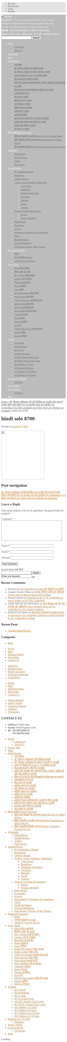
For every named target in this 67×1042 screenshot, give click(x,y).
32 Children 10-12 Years (26, 1013)
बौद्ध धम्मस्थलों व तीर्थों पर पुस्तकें (29, 768)
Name (5, 545)
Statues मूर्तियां (21, 981)
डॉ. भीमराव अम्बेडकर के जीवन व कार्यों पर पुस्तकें (36, 762)
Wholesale (13, 832)
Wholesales (14, 712)
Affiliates (12, 709)
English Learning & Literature (29, 881)
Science (18, 896)
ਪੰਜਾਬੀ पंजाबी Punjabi (25, 919)
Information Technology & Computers (34, 899)
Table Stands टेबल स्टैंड (26, 957)
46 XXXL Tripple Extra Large (30, 1004)
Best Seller (13, 657)
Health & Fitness (23, 905)
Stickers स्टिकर (22, 984)
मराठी (17, 917)
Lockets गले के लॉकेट (24, 937)
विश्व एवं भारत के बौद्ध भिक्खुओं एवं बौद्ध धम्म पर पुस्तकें (39, 776)
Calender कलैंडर (22, 966)
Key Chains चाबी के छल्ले (26, 934)
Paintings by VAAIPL (19, 1019)
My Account (13, 6)
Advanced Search (17, 706)
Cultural (25, 879)
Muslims (25, 873)
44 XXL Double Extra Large (29, 1001)
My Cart (11, 3)
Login (10, 8)
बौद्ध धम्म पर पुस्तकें (23, 782)
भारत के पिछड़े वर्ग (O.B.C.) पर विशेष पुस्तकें (35, 765)
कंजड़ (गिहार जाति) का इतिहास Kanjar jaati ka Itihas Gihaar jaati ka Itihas (36, 593)
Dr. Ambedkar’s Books (26, 849)
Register (11, 11)
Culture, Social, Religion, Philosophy (33, 858)
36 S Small (20, 989)
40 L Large (20, 995)
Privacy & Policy (16, 671)
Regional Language (18, 914)
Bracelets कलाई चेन (24, 940)
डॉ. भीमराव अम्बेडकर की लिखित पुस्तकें (32, 759)
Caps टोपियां (20, 946)
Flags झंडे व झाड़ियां (23, 928)
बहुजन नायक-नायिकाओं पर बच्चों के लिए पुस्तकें (36, 800)
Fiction (24, 884)
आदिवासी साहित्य (22, 797)
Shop (10, 750)
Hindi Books (14, 753)
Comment (7, 519)
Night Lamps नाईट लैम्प (26, 952)
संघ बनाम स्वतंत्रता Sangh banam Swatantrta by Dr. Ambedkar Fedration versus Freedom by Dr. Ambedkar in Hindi (36, 615)
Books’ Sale (14, 747)
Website (5, 557)
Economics (20, 893)
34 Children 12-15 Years (26, 1016)
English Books (21, 838)
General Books (15, 1027)
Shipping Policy (16, 654)
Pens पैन (18, 975)
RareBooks (20, 852)
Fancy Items (20, 844)
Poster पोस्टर (20, 969)
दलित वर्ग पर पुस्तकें (23, 794)
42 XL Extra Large (24, 998)
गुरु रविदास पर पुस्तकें (24, 788)
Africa (17, 902)
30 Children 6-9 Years (25, 1010)
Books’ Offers (15, 1025)
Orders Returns (15, 700)
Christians (26, 870)
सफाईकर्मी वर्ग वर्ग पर (23, 779)
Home (4, 402)
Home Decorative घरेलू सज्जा (29, 949)
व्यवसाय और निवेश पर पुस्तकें (27, 806)
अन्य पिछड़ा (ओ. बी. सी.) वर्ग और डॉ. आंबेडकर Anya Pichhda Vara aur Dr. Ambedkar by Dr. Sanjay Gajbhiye (37, 606)
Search (36, 573)
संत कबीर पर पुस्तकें (23, 809)
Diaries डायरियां (22, 972)
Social (24, 876)
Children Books (22, 855)
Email (5, 551)
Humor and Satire (30, 887)
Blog (10, 643)
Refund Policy (15, 668)
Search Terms (15, 703)
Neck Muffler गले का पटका (27, 963)
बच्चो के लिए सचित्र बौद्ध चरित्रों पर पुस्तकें (34, 803)
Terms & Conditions (18, 674)
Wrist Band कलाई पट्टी (26, 960)
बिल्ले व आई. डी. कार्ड (24, 931)
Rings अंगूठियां (21, 943)
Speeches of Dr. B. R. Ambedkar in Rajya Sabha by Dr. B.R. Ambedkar (35, 599)
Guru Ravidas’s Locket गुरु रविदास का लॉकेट (42, 589)
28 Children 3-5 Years (25, 1007)
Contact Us (13, 660)
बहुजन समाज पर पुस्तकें (25, 785)
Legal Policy (14, 677)
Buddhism (26, 864)
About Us (13, 666)
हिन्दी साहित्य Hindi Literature (22, 811)
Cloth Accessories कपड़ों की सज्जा (31, 954)
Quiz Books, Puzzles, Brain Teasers (32, 911)
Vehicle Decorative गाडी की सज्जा (31, 978)
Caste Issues (27, 861)
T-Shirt (17, 841)
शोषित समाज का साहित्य (25, 791)
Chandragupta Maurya (19, 630)
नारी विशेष (19, 756)
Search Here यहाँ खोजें (12, 569)
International (20, 890)
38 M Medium (21, 992)
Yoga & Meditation (24, 908)
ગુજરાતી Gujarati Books (27, 922)
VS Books (19, 1030)
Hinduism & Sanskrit (31, 867)
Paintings (19, 1022)
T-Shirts (12, 987)
